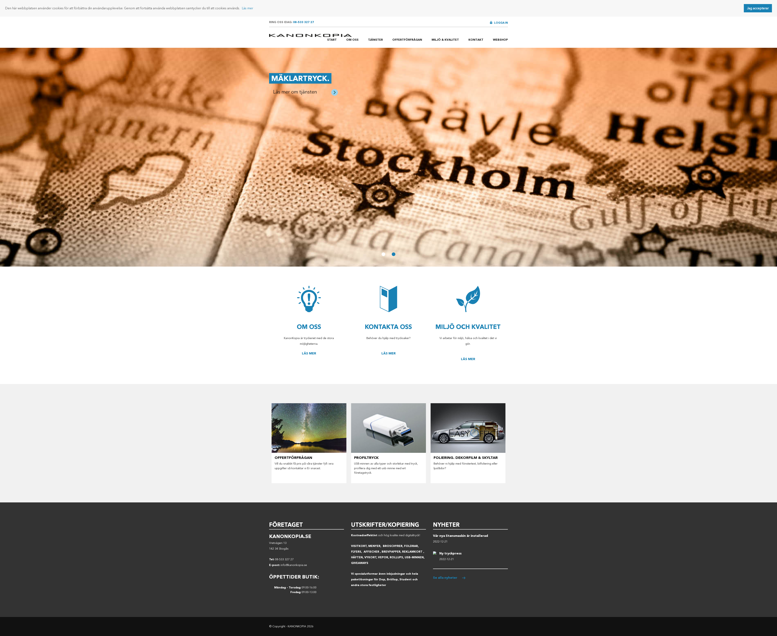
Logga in (501, 22)
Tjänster (375, 39)
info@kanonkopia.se (294, 565)
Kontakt (475, 39)
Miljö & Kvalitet (445, 39)
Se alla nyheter (445, 578)
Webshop (500, 39)
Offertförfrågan (407, 39)
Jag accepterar (758, 8)
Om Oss (352, 39)
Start (332, 39)
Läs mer (247, 8)
